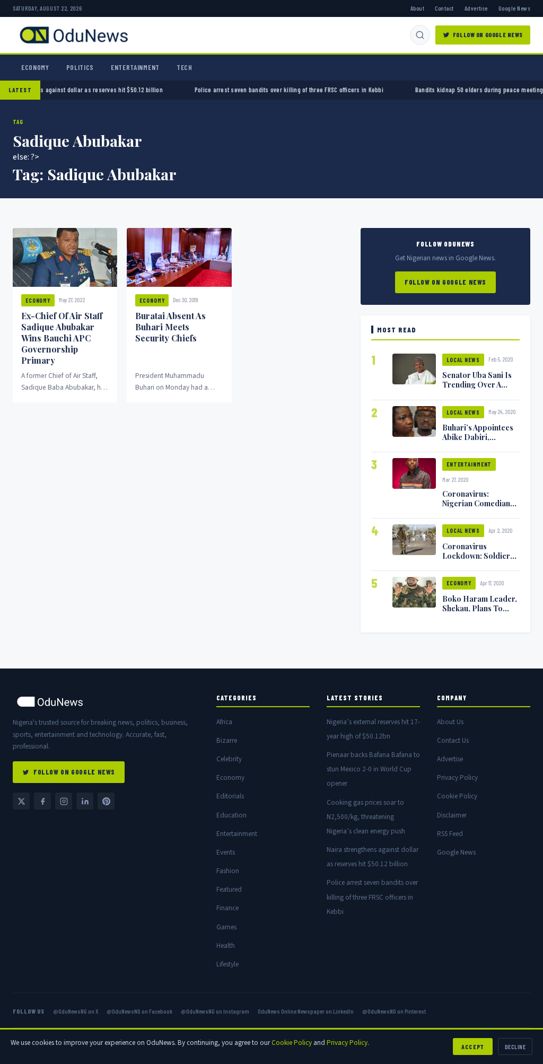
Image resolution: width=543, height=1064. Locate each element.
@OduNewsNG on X (75, 1011)
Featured (229, 889)
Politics (80, 67)
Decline (515, 1046)
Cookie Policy (457, 796)
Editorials (230, 796)
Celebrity (229, 759)
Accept (472, 1046)
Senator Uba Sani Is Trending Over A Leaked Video (477, 384)
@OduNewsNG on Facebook (139, 1011)
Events (225, 852)
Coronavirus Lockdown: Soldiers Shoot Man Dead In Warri (478, 560)
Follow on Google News (488, 34)
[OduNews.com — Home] (74, 35)
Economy (35, 67)
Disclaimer (452, 815)
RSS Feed (450, 834)
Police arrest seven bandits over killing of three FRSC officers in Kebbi (266, 89)
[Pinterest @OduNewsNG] (106, 801)
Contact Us (453, 740)
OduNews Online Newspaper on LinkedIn (306, 1011)
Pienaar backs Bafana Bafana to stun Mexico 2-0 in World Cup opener (373, 769)
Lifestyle (227, 964)
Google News (514, 8)
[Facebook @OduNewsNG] (42, 801)
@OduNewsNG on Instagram (215, 1011)
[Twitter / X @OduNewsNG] (21, 801)
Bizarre (226, 740)
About (417, 8)
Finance (227, 908)
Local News (463, 359)
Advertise (476, 8)
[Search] (420, 35)
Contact (444, 8)
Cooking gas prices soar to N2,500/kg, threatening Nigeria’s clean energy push (366, 816)
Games (226, 927)
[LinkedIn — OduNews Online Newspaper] (84, 801)
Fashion (227, 871)
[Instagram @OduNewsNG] (63, 801)
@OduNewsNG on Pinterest (394, 1011)
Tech (184, 67)
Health (225, 945)
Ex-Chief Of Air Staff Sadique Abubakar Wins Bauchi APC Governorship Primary (61, 337)
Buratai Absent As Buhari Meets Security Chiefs (170, 327)
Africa (224, 722)
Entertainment (135, 67)
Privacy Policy (457, 777)
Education (231, 815)
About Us (450, 722)
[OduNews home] (106, 701)
